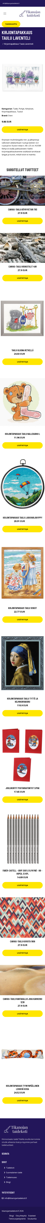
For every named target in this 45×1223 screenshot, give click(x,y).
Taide (15, 108)
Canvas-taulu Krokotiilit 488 (23, 266)
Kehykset (29, 108)
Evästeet (32, 1215)
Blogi (8, 1182)
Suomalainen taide (14, 1172)
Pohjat (21, 108)
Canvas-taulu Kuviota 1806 (22, 941)
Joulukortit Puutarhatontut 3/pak (22, 788)
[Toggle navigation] (5, 13)
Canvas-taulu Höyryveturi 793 (22, 209)
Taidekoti (10, 1167)
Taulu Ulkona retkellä (22, 350)
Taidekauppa (11, 24)
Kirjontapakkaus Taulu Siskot (22, 608)
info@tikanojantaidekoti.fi (11, 3)
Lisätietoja (22, 129)
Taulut (20, 111)
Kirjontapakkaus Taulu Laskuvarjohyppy (22, 517)
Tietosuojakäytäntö (17, 1218)
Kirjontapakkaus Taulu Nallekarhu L (22, 433)
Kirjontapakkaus (9, 111)
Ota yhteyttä (21, 1215)
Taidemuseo (11, 1177)
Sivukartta (32, 1218)
